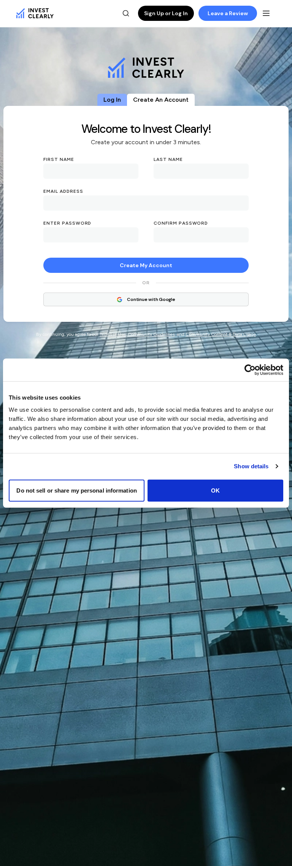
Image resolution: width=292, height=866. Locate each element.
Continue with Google (151, 299)
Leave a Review (228, 13)
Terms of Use (112, 334)
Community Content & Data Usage (221, 334)
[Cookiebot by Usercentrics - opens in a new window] (250, 370)
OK (215, 490)
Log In (112, 99)
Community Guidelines (151, 334)
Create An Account (161, 99)
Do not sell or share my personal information (76, 490)
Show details (251, 466)
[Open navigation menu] (266, 13)
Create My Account (146, 265)
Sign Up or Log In (166, 13)
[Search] (125, 13)
